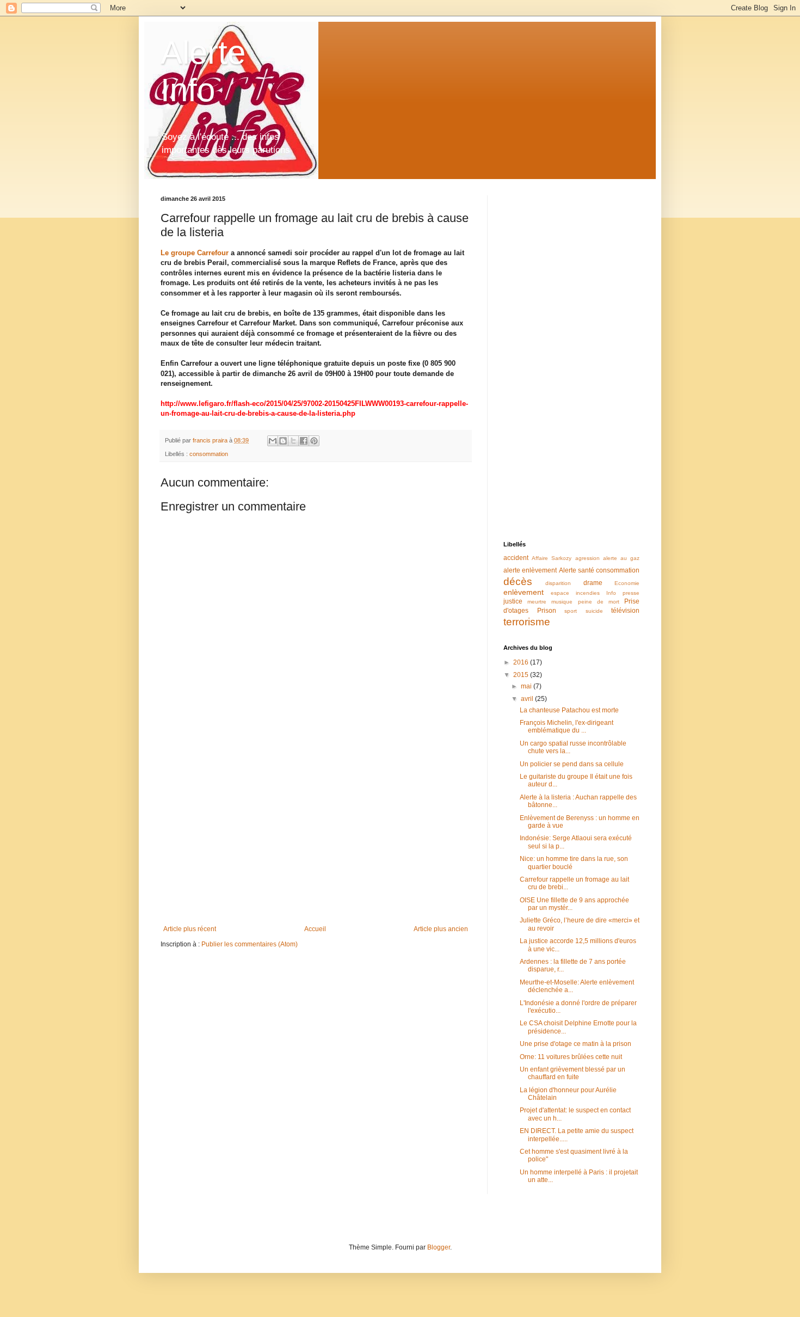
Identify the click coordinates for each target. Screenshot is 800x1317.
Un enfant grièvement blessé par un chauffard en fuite (572, 1073)
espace (560, 593)
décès (517, 581)
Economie (626, 583)
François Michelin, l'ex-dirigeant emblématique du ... (566, 726)
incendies (588, 593)
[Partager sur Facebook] (303, 440)
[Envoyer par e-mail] (272, 440)
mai (527, 686)
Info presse (622, 593)
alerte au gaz (621, 558)
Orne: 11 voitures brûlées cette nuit (571, 1057)
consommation (208, 454)
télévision (625, 610)
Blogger (438, 1247)
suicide (594, 611)
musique (562, 602)
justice (512, 601)
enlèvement (523, 592)
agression (587, 558)
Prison (546, 610)
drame (592, 583)
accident (515, 558)
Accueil (315, 929)
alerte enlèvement (530, 570)
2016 (521, 662)
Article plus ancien (441, 929)
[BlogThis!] (283, 440)
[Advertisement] (316, 835)
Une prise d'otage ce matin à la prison (575, 1044)
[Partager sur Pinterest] (314, 440)
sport (570, 611)
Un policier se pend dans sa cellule (572, 764)
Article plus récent (189, 929)
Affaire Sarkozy (551, 558)
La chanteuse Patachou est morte (569, 710)
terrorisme (526, 621)
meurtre (536, 602)
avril (528, 699)
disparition (558, 583)
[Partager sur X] (293, 440)
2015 (521, 675)
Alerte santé (576, 570)
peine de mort (598, 602)
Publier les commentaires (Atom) (249, 944)
